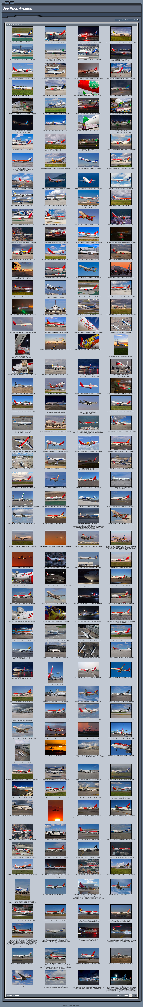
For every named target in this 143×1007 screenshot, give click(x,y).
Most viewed (128, 20)
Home (7, 3)
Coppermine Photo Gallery (74, 1005)
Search (136, 20)
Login (12, 3)
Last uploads (119, 20)
